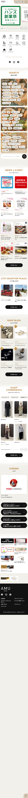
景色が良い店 (19, 125)
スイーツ (5, 118)
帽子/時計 (15, 93)
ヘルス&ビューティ (16, 87)
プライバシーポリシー (19, 598)
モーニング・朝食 (6, 121)
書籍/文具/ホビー (7, 96)
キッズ (15, 83)
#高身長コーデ (24, 397)
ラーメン (19, 115)
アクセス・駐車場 (16, 137)
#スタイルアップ (14, 397)
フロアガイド (14, 140)
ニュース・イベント (7, 137)
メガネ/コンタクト (7, 93)
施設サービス (6, 140)
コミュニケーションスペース (14, 143)
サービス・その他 (6, 103)
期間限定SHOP (6, 87)
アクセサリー (14, 90)
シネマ (4, 143)
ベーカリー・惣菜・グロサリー (9, 99)
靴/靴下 (21, 90)
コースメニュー (6, 125)
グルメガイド (21, 140)
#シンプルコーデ (5, 397)
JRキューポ (22, 147)
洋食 (8, 112)
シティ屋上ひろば (6, 147)
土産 (19, 99)
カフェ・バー (5, 115)
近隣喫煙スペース (18, 128)
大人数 (10, 128)
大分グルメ (13, 115)
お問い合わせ (4, 604)
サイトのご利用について (19, 600)
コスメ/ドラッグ (6, 90)
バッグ (21, 93)
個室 (13, 125)
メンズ (10, 83)
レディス (4, 83)
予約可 (4, 128)
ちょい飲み (17, 118)
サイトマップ (3, 606)
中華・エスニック (15, 112)
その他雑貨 (15, 96)
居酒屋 (10, 118)
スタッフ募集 (5, 150)
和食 (4, 112)
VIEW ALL (14, 265)
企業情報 (3, 598)
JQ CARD (15, 147)
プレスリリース (17, 604)
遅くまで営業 (15, 121)
